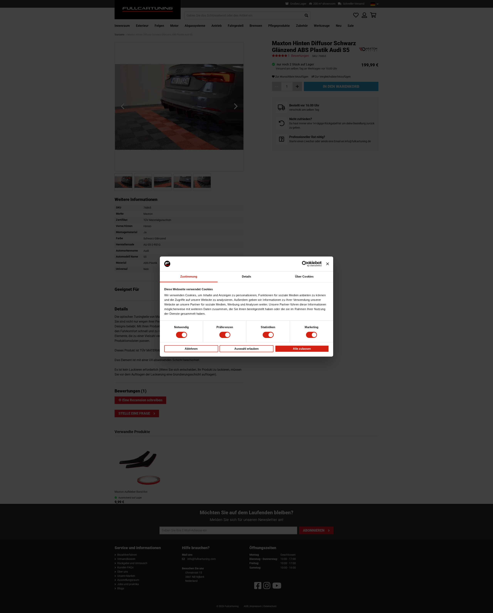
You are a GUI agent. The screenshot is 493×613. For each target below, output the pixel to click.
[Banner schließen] (327, 264)
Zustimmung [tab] (188, 276)
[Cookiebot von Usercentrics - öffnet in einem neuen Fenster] (305, 264)
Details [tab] (246, 276)
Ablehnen (191, 348)
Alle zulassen (302, 348)
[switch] (224, 335)
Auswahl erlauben (246, 348)
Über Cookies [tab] (304, 276)
